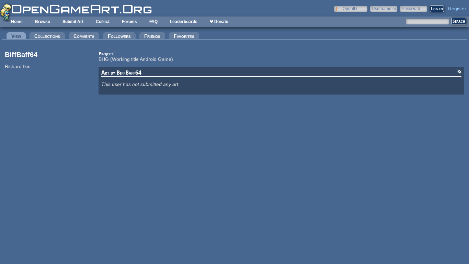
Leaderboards (183, 21)
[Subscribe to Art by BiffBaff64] (459, 72)
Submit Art (72, 21)
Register (457, 8)
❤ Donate (219, 21)
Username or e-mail (384, 8)
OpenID (350, 8)
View (18, 36)
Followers (119, 36)
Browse (42, 21)
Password (411, 8)
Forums (129, 21)
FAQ (153, 21)
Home (17, 21)
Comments (83, 36)
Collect (103, 21)
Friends (152, 36)
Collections (47, 36)
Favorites (184, 36)
